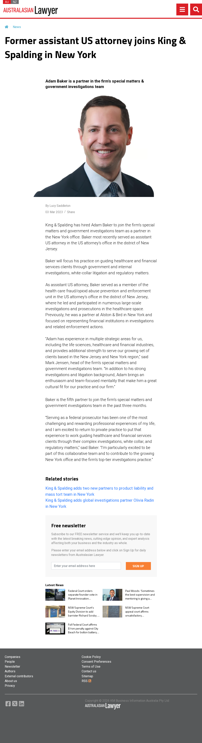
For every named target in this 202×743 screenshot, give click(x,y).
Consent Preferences (96, 661)
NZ (15, 2)
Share (71, 212)
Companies (12, 657)
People (10, 661)
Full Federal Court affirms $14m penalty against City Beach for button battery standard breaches (83, 628)
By (57, 206)
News (17, 27)
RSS (85, 681)
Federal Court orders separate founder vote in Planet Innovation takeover (82, 595)
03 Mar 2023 (54, 212)
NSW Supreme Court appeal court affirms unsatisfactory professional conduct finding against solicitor (138, 611)
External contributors (19, 676)
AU (7, 2)
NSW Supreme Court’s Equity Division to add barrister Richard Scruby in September (83, 611)
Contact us (89, 671)
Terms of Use (91, 666)
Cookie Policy (91, 657)
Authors (10, 671)
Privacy (10, 686)
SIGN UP (138, 566)
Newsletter (12, 666)
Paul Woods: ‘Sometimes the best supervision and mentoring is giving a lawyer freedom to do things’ (140, 595)
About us (11, 681)
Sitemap (87, 676)
